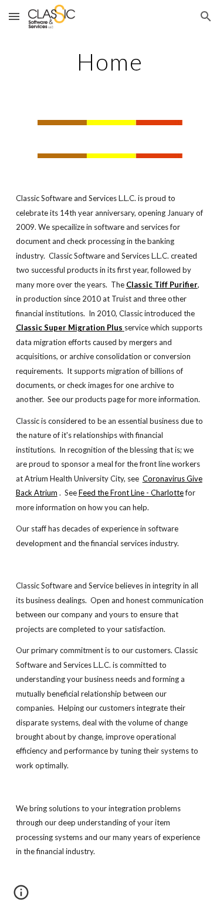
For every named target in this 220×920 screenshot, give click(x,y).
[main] (110, 61)
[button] (14, 16)
